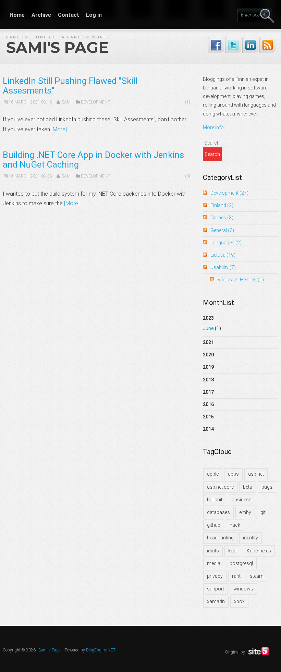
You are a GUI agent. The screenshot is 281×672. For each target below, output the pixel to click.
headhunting (220, 537)
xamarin (216, 601)
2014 (208, 429)
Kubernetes (259, 550)
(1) (187, 102)
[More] (59, 129)
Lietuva (222, 255)
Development (95, 102)
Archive (41, 15)
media (213, 563)
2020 (208, 354)
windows (243, 588)
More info (213, 127)
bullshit (214, 499)
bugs (266, 487)
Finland (221, 205)
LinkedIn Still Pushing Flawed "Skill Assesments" (70, 86)
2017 (208, 392)
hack (235, 525)
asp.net (256, 474)
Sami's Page (57, 47)
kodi (232, 550)
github (213, 525)
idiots (213, 550)
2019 (208, 367)
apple (213, 474)
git (263, 512)
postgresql (241, 563)
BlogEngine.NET (100, 650)
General (222, 230)
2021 (208, 342)
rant (236, 576)
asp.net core (220, 487)
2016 (208, 404)
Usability (223, 267)
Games (221, 217)
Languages (226, 242)
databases (218, 512)
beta (247, 487)
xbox (239, 601)
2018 (208, 379)
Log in (94, 15)
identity (250, 537)
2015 (208, 416)
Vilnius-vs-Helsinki (241, 279)
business (242, 499)
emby (245, 512)
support (215, 588)
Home (17, 15)
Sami (67, 102)
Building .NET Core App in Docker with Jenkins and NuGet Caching (93, 160)
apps (233, 474)
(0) (187, 176)
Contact (68, 15)
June (208, 328)
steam (257, 576)
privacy (215, 576)
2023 (212, 323)
